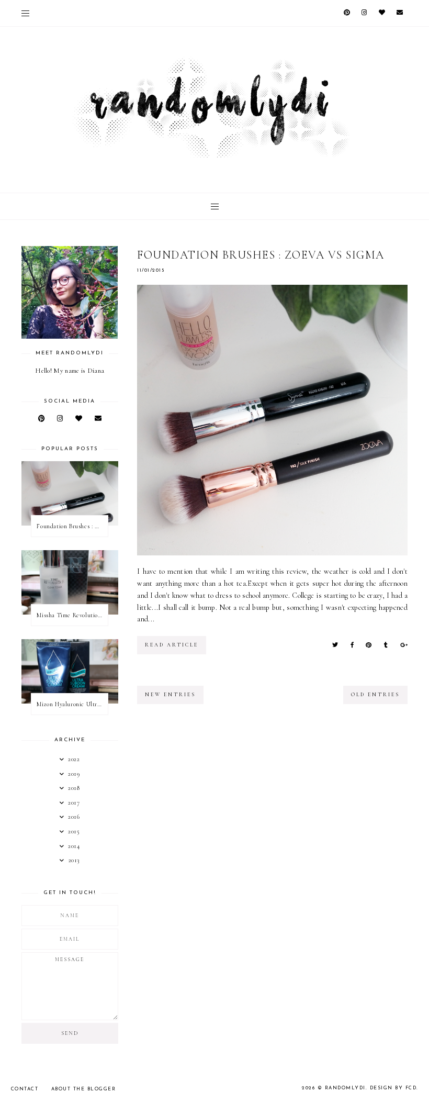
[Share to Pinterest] (368, 645)
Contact (25, 1089)
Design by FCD (393, 1088)
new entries (170, 695)
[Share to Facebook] (352, 645)
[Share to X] (335, 645)
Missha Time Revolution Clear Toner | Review (72, 615)
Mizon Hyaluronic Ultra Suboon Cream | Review (72, 704)
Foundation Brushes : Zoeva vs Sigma (261, 255)
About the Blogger (83, 1089)
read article (171, 645)
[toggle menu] (25, 13)
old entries (375, 695)
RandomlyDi (345, 1088)
